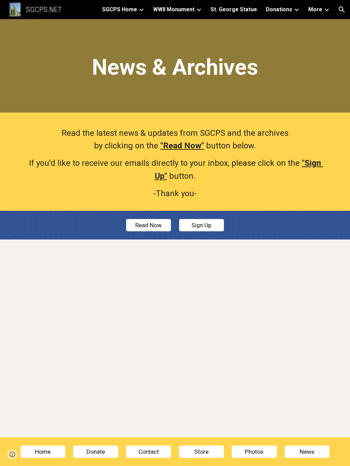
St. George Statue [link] (234, 9)
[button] (342, 9)
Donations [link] (279, 9)
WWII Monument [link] (173, 9)
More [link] (315, 9)
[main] (175, 67)
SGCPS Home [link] (119, 9)
